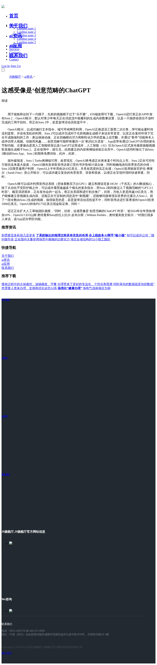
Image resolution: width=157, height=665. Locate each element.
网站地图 (6, 653)
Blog (12, 56)
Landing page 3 (26, 35)
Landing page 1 (26, 28)
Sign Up (16, 66)
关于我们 (18, 25)
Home (13, 25)
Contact (14, 59)
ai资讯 (15, 35)
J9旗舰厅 (15, 76)
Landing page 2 (26, 32)
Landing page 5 (26, 42)
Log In (6, 66)
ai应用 (4, 416)
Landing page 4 (26, 38)
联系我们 (18, 55)
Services (14, 49)
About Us (15, 45)
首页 (13, 15)
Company (15, 52)
